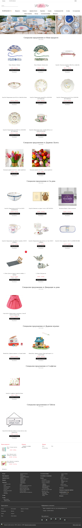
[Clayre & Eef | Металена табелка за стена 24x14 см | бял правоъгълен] (14, 419)
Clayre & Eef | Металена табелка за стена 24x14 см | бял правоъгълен (14, 431)
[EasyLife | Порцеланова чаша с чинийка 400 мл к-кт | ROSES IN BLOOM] (41, 118)
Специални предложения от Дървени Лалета (41, 143)
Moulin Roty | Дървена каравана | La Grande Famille (14, 353)
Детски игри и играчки (64, 493)
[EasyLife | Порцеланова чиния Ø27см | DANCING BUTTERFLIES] (41, 85)
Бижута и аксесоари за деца (24, 488)
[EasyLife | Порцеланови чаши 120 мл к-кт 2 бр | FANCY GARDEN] (41, 229)
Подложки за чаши (64, 481)
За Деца (68, 10)
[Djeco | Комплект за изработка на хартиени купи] (4, 463)
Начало (2, 508)
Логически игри (23, 478)
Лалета (22, 511)
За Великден (6, 493)
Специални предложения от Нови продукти (41, 38)
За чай (62, 483)
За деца (5, 485)
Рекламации (3, 511)
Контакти (55, 13)
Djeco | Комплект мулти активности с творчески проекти (11, 455)
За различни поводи (7, 486)
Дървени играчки (7, 500)
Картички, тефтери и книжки (24, 489)
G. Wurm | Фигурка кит (41, 273)
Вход (2, 515)
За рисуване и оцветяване (24, 476)
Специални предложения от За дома (41, 181)
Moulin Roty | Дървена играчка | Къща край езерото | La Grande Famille (41, 354)
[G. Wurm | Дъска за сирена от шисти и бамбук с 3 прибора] (14, 261)
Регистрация (13, 508)
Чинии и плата (63, 477)
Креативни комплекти (24, 473)
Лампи (62, 475)
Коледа (36, 13)
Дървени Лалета (33, 10)
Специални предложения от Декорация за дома (41, 287)
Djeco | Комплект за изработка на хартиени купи (13, 462)
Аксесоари (61, 487)
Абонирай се (4, 469)
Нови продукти (5, 475)
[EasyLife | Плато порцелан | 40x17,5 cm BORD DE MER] (68, 229)
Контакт (12, 511)
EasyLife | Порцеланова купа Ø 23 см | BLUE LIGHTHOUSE (14, 209)
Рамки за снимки (45, 494)
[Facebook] (78, 1)
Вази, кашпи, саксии (45, 492)
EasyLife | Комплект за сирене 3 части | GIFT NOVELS (41, 208)
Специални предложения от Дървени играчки (41, 326)
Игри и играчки (28, 13)
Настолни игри (22, 475)
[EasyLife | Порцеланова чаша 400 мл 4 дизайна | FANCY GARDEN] (14, 229)
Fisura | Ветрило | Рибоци (14, 64)
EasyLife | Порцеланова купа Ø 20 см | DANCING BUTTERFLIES (67, 98)
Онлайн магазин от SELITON (41, 527)
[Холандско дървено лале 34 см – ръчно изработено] (14, 158)
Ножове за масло (63, 484)
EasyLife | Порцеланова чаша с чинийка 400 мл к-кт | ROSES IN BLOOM (41, 130)
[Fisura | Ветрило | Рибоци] (14, 53)
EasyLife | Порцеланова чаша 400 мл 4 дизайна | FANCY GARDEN (14, 241)
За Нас (2, 513)
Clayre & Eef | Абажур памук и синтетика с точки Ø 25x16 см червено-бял (14, 314)
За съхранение (44, 479)
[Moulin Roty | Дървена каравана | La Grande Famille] (14, 341)
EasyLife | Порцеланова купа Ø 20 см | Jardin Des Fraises (14, 97)
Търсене (12, 513)
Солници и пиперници (64, 485)
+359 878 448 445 (50, 510)
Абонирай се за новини (27, 446)
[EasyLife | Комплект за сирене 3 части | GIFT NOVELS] (41, 196)
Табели (62, 474)
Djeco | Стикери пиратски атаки (12, 448)
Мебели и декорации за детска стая (25, 485)
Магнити (21, 477)
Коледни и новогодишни (8, 490)
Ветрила (25, 10)
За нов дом (5, 489)
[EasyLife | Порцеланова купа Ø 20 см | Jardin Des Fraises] (14, 85)
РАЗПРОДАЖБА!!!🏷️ (7, 10)
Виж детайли (14, 173)
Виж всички (24, 447)
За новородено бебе (58, 10)
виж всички (41, 39)
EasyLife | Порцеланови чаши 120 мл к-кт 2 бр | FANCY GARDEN (41, 241)
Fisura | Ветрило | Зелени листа (41, 64)
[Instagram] (80, 1)
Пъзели (21, 474)
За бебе (3, 495)
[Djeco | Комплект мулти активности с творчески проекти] (4, 456)
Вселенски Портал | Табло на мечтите (67, 208)
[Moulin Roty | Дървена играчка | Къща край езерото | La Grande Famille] (41, 341)
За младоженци (76, 10)
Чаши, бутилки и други (64, 478)
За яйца (62, 482)
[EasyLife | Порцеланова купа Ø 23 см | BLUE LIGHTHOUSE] (14, 196)
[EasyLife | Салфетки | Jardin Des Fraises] (14, 381)
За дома (49, 10)
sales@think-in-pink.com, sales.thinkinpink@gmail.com (56, 508)
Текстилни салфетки (45, 488)
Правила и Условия (24, 508)
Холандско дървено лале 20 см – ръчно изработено (41, 169)
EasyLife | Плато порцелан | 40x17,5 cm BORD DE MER (67, 240)
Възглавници (44, 493)
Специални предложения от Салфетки (41, 366)
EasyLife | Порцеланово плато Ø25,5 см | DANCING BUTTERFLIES (14, 130)
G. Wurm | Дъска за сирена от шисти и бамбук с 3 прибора (14, 274)
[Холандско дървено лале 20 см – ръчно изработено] (41, 158)
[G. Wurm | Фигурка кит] (41, 261)
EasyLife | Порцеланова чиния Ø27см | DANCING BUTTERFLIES (41, 98)
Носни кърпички (45, 487)
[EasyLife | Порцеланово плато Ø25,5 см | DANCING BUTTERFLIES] (14, 118)
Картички (42, 10)
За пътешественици (45, 13)
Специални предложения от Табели (41, 405)
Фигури (43, 495)
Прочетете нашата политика (30, 524)
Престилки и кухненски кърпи (47, 489)
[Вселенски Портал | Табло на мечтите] (68, 196)
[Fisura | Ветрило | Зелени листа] (41, 53)
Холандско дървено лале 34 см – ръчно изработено (14, 169)
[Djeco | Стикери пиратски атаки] (4, 449)
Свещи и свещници (64, 473)
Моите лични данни (77, 524)
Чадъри (21, 484)
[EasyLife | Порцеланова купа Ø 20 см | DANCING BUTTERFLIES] (68, 85)
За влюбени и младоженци (46, 475)
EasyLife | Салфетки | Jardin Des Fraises (14, 393)
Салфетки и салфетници (46, 482)
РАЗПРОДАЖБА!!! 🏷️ (64, 492)
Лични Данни (13, 515)
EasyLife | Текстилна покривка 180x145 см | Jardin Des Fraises (67, 65)
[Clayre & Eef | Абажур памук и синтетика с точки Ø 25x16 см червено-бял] (14, 302)
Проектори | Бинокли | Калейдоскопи (26, 492)
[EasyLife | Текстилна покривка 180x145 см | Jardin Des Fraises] (68, 53)
